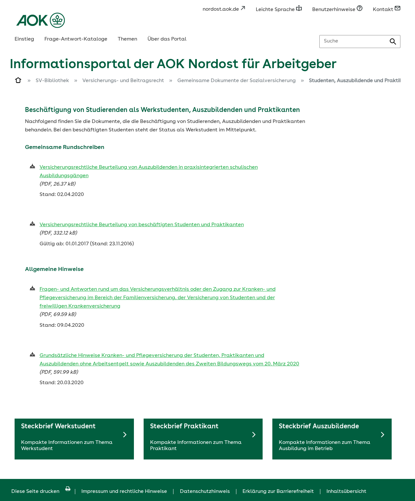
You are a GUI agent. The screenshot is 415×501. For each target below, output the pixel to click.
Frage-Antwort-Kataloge (75, 39)
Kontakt (384, 9)
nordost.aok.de (221, 9)
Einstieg (24, 39)
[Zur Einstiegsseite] (18, 81)
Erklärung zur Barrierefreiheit (278, 491)
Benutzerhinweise (334, 9)
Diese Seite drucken (35, 491)
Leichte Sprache (276, 9)
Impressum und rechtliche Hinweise (124, 491)
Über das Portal (167, 39)
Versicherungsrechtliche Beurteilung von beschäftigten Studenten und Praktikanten (142, 224)
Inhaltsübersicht (346, 491)
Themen (127, 39)
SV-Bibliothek (52, 80)
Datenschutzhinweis (205, 491)
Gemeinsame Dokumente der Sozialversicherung (236, 80)
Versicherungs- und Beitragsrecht (123, 80)
